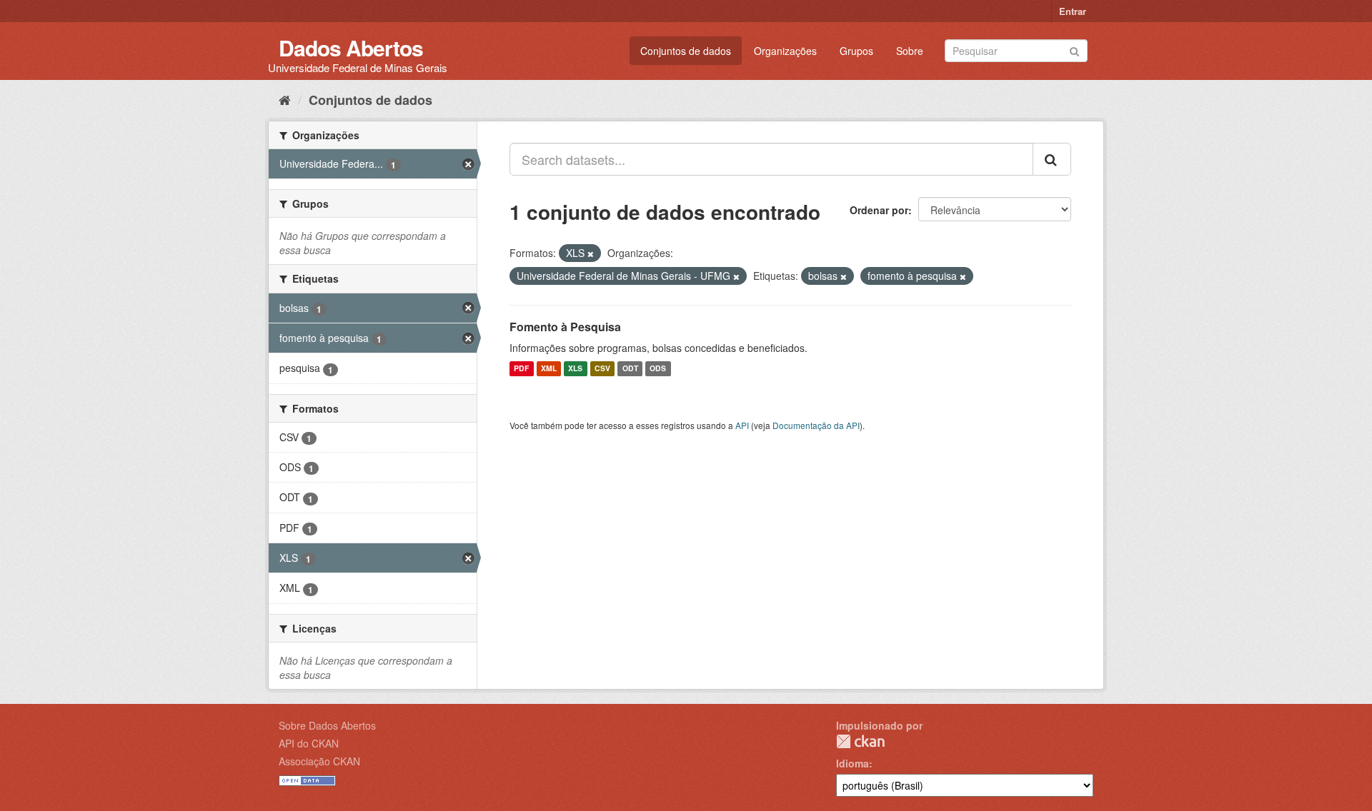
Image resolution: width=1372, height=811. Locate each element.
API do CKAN (309, 743)
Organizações (785, 51)
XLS (575, 368)
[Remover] (590, 253)
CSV (602, 368)
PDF (521, 368)
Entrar (1072, 11)
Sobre (909, 51)
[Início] (285, 99)
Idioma (852, 763)
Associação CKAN (319, 761)
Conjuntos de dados (685, 51)
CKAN (860, 741)
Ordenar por (879, 210)
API (742, 425)
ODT (630, 368)
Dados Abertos (351, 47)
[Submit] (1074, 50)
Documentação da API (816, 425)
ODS (658, 368)
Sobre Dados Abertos (327, 725)
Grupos (856, 51)
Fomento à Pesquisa (565, 326)
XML (549, 368)
